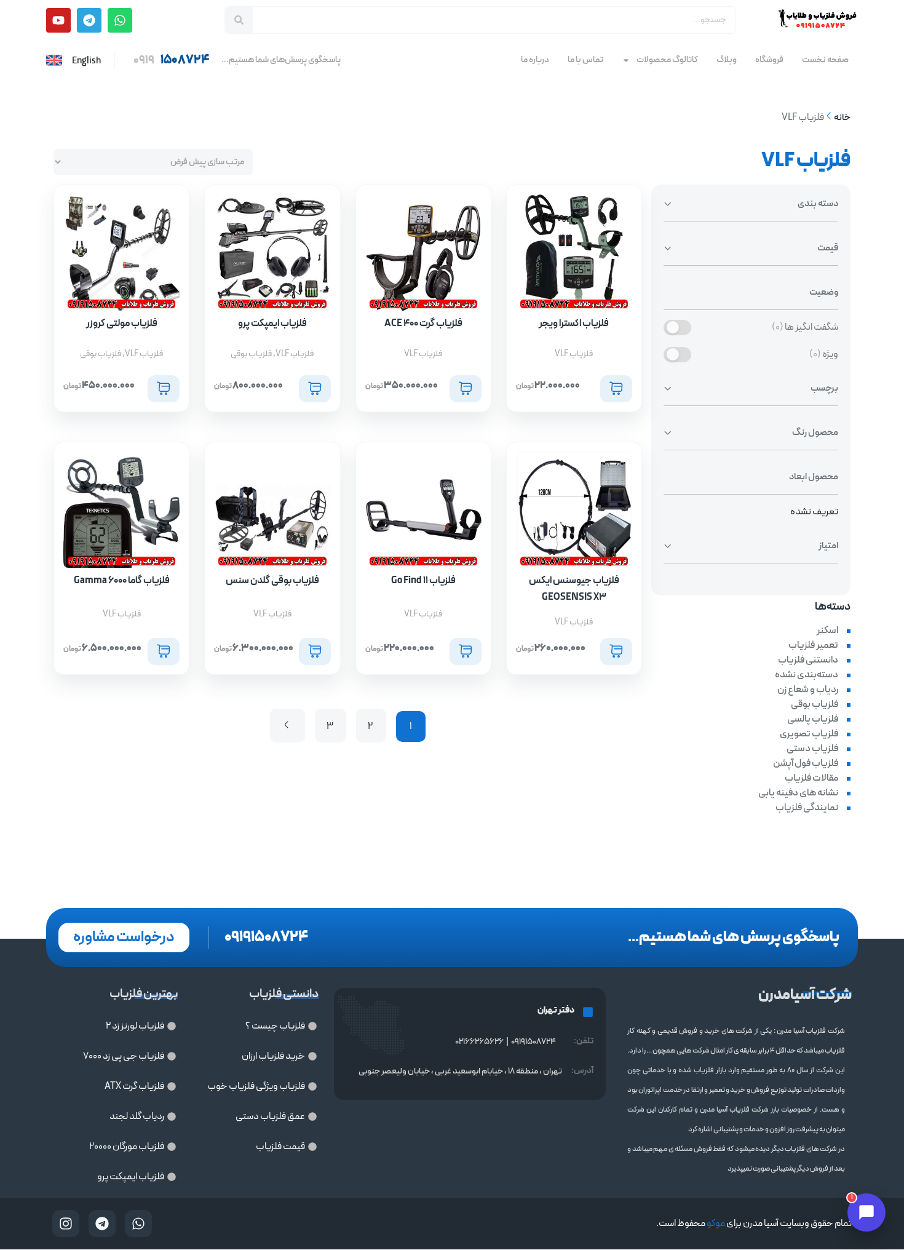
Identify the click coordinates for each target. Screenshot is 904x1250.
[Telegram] (89, 20)
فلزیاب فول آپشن (805, 763)
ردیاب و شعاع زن (807, 689)
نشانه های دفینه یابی (798, 793)
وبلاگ (726, 60)
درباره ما (535, 60)
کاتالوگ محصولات (667, 60)
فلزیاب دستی (812, 748)
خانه (842, 118)
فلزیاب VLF (574, 354)
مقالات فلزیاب (811, 778)
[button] (616, 388)
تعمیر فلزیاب (813, 645)
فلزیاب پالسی (812, 719)
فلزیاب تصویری (809, 734)
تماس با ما (585, 60)
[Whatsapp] (120, 20)
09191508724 (533, 1041)
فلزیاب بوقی (814, 704)
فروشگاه (769, 60)
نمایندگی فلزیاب (806, 807)
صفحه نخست (825, 60)
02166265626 (479, 1041)
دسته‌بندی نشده (806, 674)
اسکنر (827, 630)
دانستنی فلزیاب (808, 660)
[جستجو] (239, 20)
